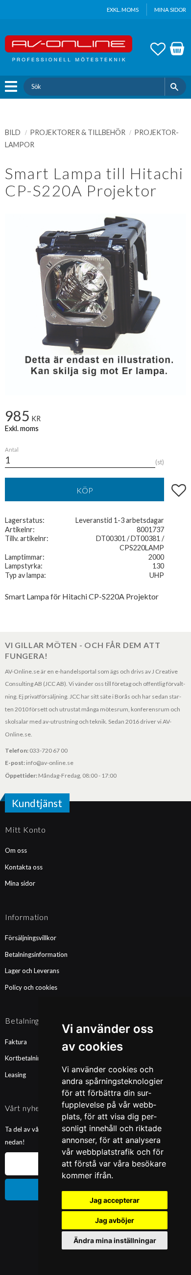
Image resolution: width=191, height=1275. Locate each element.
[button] (13, 86)
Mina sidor (20, 883)
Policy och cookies (31, 987)
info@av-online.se (49, 762)
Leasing (15, 1075)
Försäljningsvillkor (30, 938)
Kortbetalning (24, 1058)
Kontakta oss (24, 867)
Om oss (16, 850)
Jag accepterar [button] (115, 1200)
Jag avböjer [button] (114, 1220)
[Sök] (175, 86)
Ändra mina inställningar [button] (114, 1240)
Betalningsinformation (36, 954)
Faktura (16, 1042)
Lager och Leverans (32, 971)
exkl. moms (123, 9)
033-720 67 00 (48, 750)
